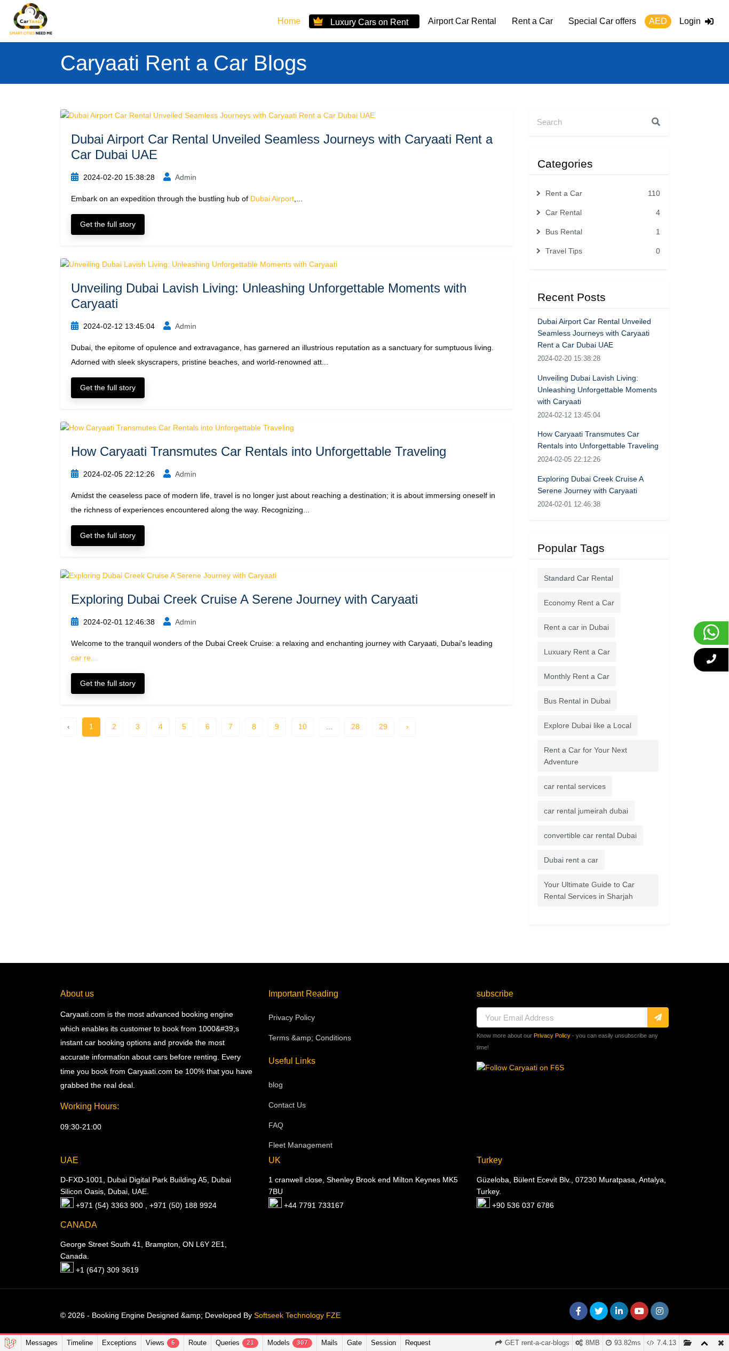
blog (275, 1084)
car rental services (575, 786)
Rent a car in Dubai (576, 627)
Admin (184, 177)
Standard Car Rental (578, 578)
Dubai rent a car (571, 860)
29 (383, 726)
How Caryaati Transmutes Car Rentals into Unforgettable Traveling (258, 451)
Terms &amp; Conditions (309, 1037)
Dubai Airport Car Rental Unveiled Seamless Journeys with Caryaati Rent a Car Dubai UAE (594, 333)
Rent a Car (532, 21)
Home (289, 21)
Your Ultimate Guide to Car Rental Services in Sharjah (589, 890)
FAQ (275, 1125)
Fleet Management (300, 1145)
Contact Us (287, 1105)
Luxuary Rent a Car (577, 651)
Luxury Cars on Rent (369, 22)
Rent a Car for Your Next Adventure (585, 756)
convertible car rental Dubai (590, 835)
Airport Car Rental (462, 21)
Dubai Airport (272, 198)
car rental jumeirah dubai (586, 811)
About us (77, 993)
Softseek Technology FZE (297, 1315)
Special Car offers (602, 21)
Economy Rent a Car (579, 602)
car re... (84, 657)
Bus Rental (603, 231)
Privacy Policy (291, 1017)
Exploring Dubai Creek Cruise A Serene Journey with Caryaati (244, 599)
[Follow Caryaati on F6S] (520, 1067)
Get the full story (108, 224)
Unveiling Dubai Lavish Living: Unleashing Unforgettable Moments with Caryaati (597, 390)
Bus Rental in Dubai (577, 701)
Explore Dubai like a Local (587, 725)
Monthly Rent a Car (576, 676)
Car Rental (603, 212)
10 (302, 726)
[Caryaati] (30, 21)
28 (355, 726)
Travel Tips (603, 251)
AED (658, 21)
